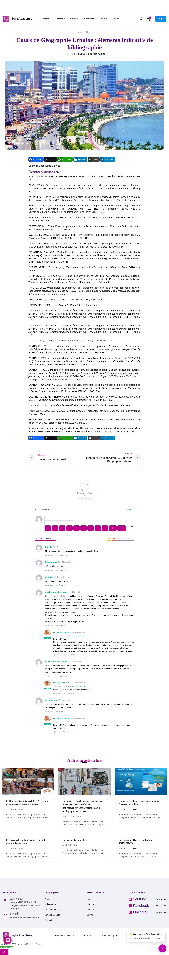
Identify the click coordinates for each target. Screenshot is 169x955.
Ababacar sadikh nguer (76, 636)
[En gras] (48, 528)
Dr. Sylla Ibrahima (62, 632)
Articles (74, 19)
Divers (89, 32)
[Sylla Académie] (18, 19)
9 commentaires (96, 54)
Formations (88, 19)
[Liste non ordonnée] (83, 528)
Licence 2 (91, 904)
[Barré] (69, 528)
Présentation (51, 904)
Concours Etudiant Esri (75, 839)
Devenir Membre (52, 915)
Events (103, 19)
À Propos (60, 19)
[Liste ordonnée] (76, 528)
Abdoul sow (72, 722)
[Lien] (105, 528)
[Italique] (55, 528)
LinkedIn (140, 912)
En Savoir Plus (6, 947)
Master (89, 915)
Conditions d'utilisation (64, 935)
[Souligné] (62, 528)
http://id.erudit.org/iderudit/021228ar (47, 212)
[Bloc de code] (98, 528)
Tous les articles (52, 910)
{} (112, 528)
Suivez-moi (161, 899)
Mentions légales (110, 935)
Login (161, 19)
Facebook (141, 906)
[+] (122, 528)
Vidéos (115, 19)
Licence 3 (91, 910)
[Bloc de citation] (90, 528)
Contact (48, 920)
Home (79, 32)
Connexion (129, 510)
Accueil (46, 19)
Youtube (139, 899)
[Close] (4, 952)
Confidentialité (88, 935)
